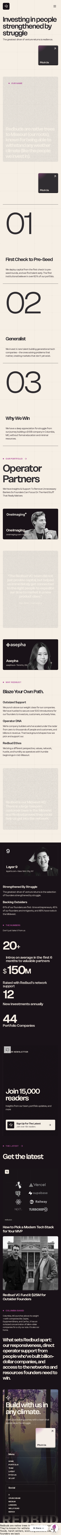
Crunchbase (15, 1498)
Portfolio (13, 1465)
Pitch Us (12, 1475)
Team (11, 1468)
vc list (12, 1478)
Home (11, 1461)
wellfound (14, 1508)
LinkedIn (13, 1505)
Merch (12, 1512)
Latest (12, 1471)
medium (12, 1502)
